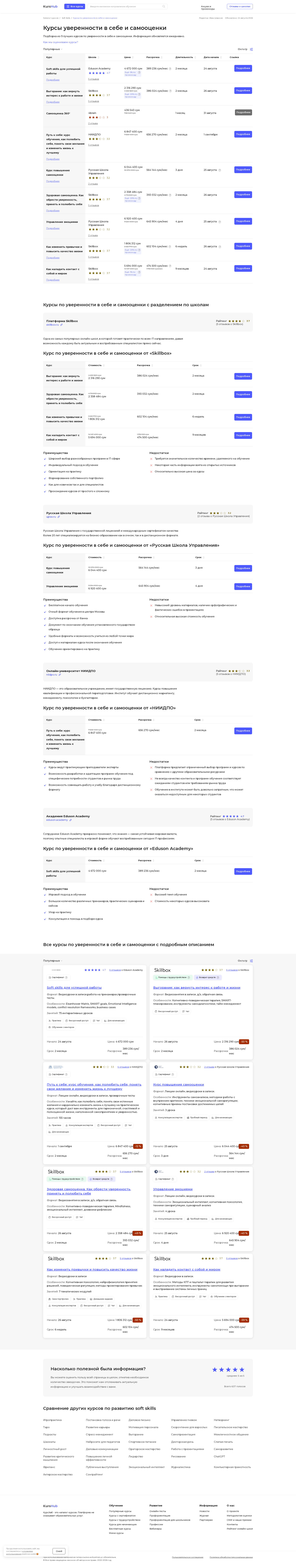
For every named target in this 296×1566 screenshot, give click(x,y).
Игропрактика (52, 1420)
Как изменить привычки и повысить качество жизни (92, 1269)
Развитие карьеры (98, 1427)
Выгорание (136, 1434)
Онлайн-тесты (158, 1511)
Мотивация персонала (143, 1427)
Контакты (232, 1524)
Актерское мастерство (58, 1474)
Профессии (156, 1524)
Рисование (178, 1456)
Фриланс (49, 1467)
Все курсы (77, 6)
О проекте (233, 1511)
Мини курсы (116, 1533)
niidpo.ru (51, 674)
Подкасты (49, 1434)
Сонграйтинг (94, 1474)
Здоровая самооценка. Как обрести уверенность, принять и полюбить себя (89, 1191)
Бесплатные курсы (120, 1528)
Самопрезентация (183, 1434)
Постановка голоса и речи (103, 1420)
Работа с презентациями (187, 1449)
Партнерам (206, 1520)
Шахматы (49, 1441)
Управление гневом (184, 1420)
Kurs (50, 6)
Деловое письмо (139, 1420)
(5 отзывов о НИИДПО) (231, 674)
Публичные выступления (102, 1467)
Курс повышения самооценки (178, 1084)
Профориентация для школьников (170, 1520)
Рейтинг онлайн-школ (240, 1528)
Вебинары (156, 1528)
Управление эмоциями (173, 1189)
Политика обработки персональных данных (231, 1557)
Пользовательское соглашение (187, 1557)
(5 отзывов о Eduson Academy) (230, 819)
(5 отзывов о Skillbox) (229, 324)
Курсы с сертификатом (122, 1515)
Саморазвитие (223, 1449)
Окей (59, 1551)
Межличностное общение (231, 1434)
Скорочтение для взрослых (189, 1427)
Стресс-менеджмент (99, 1434)
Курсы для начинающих (123, 1524)
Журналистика (180, 1467)
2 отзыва (93, 123)
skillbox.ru (52, 324)
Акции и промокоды (208, 6)
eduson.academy (57, 819)
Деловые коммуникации (102, 1449)
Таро (46, 1427)
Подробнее (53, 79)
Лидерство (136, 1456)
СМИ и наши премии (239, 1520)
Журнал (204, 1515)
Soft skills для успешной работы (74, 987)
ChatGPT (219, 1456)
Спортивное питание (142, 1441)
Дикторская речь (182, 1441)
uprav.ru (51, 516)
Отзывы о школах (239, 6)
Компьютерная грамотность (232, 1467)
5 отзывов (93, 79)
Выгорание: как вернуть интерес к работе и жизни (196, 987)
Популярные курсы (120, 1511)
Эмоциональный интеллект (147, 1467)
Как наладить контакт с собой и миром (186, 1269)
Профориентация (160, 1515)
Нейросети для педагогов (103, 1441)
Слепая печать (223, 1441)
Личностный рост (54, 1449)
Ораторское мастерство (144, 1449)
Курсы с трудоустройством (124, 1520)
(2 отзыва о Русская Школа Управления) (223, 516)
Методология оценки (239, 1515)
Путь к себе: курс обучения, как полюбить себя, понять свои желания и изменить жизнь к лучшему (94, 1087)
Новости (204, 1511)
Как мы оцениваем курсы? (60, 42)
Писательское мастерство (231, 1427)
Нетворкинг (221, 1420)
